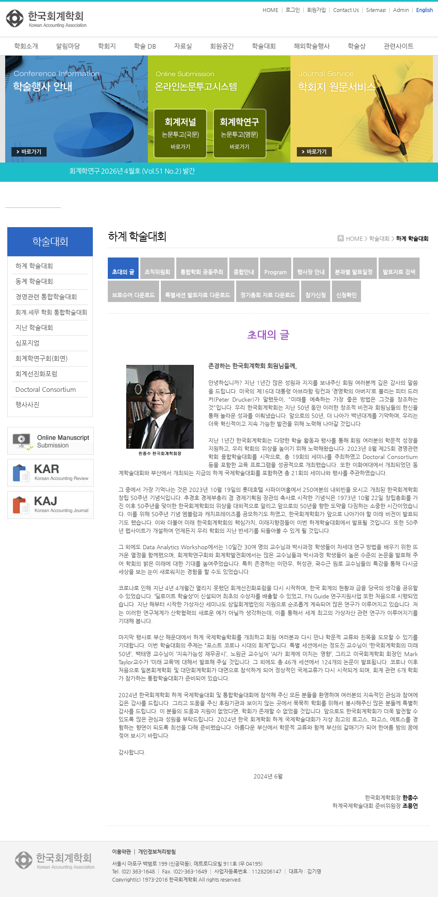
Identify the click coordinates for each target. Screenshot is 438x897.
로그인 (293, 10)
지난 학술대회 (34, 327)
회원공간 (222, 46)
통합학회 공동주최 (202, 272)
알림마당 (68, 46)
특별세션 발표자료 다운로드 (197, 295)
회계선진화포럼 (36, 373)
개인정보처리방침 (157, 852)
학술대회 (264, 46)
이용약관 (121, 852)
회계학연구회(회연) (41, 358)
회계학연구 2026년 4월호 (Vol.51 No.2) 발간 (132, 167)
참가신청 (315, 295)
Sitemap (376, 10)
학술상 (357, 46)
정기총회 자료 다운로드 (267, 295)
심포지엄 (27, 342)
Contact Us (346, 10)
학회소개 (26, 46)
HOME (270, 10)
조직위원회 (157, 272)
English (424, 10)
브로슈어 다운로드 (133, 295)
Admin (401, 10)
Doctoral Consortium (45, 389)
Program (275, 272)
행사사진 (27, 404)
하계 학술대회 (34, 265)
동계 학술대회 (34, 281)
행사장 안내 (311, 272)
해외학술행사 (312, 46)
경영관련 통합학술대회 (46, 296)
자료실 (183, 46)
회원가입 (316, 10)
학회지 (107, 46)
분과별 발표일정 (354, 272)
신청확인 (346, 295)
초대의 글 (123, 272)
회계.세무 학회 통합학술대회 (51, 312)
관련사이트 (399, 46)
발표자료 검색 (399, 272)
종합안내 (244, 272)
